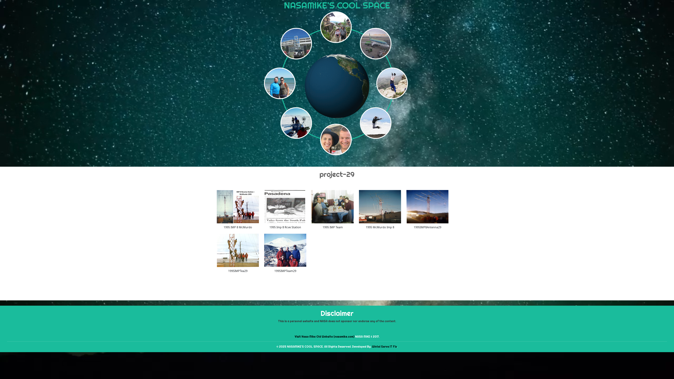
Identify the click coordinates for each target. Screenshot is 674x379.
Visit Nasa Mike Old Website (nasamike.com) (324, 336)
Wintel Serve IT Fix (384, 346)
